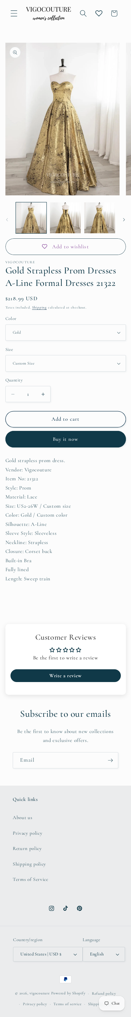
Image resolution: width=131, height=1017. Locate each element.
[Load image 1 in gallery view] (31, 217)
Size (9, 349)
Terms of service (67, 1004)
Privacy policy (27, 833)
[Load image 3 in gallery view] (99, 217)
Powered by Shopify (68, 993)
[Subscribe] (110, 760)
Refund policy (104, 993)
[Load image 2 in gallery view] (65, 217)
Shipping (39, 307)
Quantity (14, 380)
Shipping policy (29, 864)
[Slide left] (7, 220)
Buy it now (66, 439)
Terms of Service (30, 879)
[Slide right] (124, 220)
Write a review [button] (65, 675)
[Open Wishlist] (99, 13)
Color (11, 318)
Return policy (27, 848)
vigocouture (40, 993)
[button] (14, 13)
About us (22, 817)
